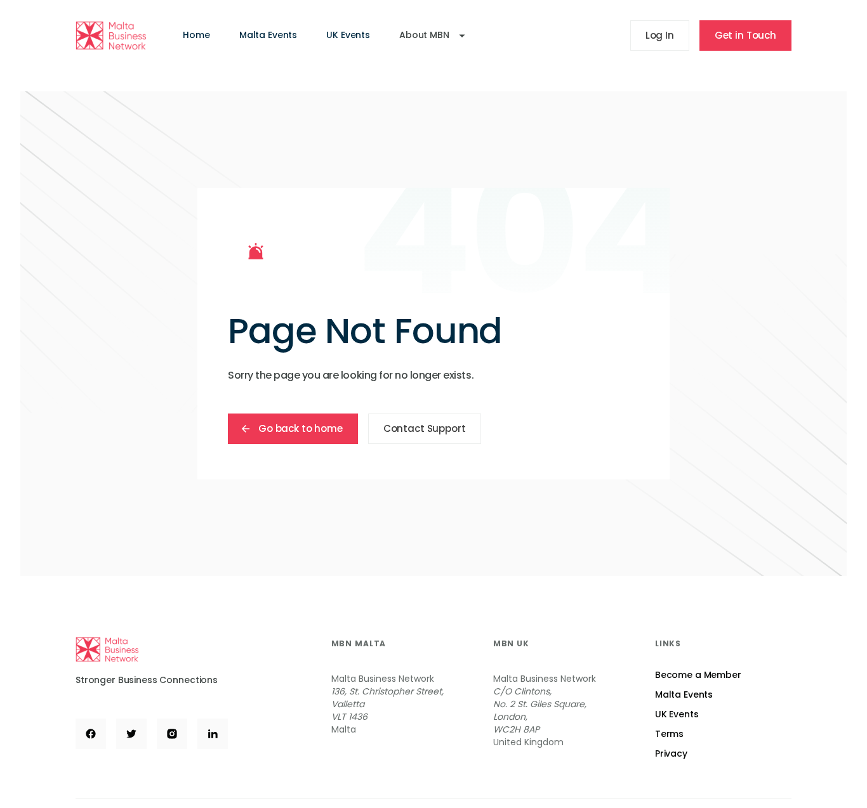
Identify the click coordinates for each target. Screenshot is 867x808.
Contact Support (424, 428)
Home (196, 35)
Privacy (671, 753)
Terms (669, 733)
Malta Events (268, 35)
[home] (111, 35)
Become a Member (698, 674)
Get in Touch (745, 35)
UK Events (348, 35)
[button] (431, 35)
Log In (659, 35)
